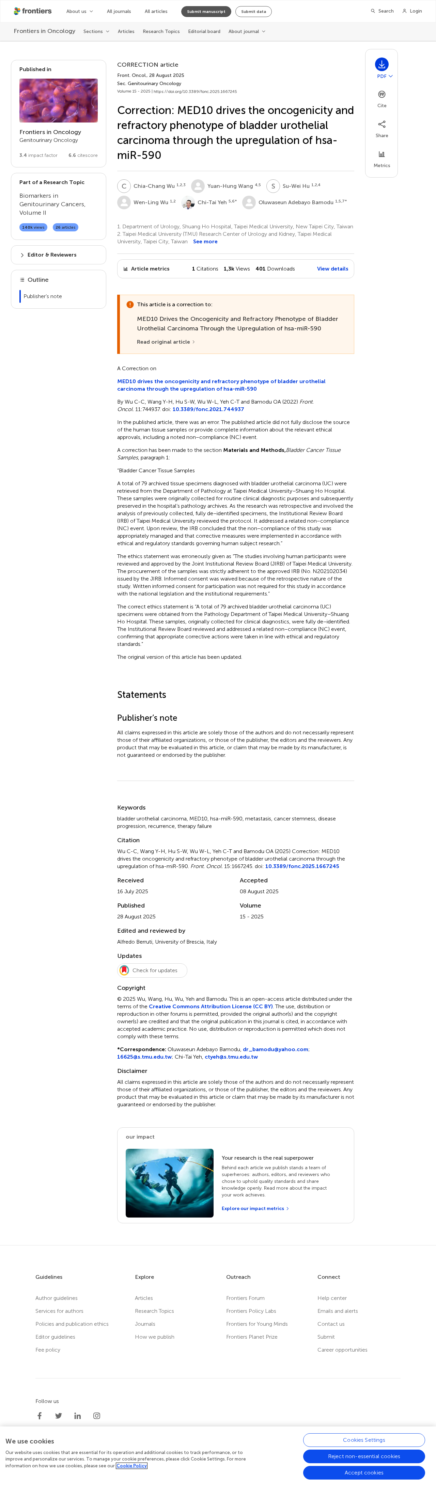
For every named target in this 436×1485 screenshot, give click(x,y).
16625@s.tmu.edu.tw (144, 1057)
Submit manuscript (206, 11)
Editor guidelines (55, 1337)
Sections (93, 31)
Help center (332, 1298)
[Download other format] (391, 76)
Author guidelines (56, 1298)
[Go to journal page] (58, 101)
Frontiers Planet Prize (252, 1337)
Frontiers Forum (245, 1298)
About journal (244, 31)
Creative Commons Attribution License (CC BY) (211, 1006)
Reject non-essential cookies (364, 1456)
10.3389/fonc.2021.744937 (208, 409)
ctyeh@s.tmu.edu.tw (231, 1057)
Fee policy (47, 1350)
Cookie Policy (131, 1465)
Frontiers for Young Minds (257, 1324)
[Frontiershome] (33, 11)
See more (205, 241)
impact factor (38, 155)
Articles (126, 31)
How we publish (154, 1337)
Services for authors (59, 1311)
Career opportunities (342, 1350)
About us (76, 11)
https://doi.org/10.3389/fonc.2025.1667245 (195, 91)
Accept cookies (364, 1472)
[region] (218, 1455)
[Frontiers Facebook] (39, 1416)
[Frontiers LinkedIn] (78, 1416)
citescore (83, 155)
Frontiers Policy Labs (251, 1311)
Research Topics (161, 31)
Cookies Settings (364, 1440)
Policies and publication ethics (72, 1324)
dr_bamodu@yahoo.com (275, 1049)
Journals (145, 1324)
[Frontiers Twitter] (58, 1416)
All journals (119, 11)
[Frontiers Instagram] (97, 1416)
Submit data (253, 11)
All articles (156, 11)
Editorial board (204, 31)
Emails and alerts (337, 1311)
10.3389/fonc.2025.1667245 (302, 866)
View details (332, 268)
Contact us (331, 1324)
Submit (326, 1337)
